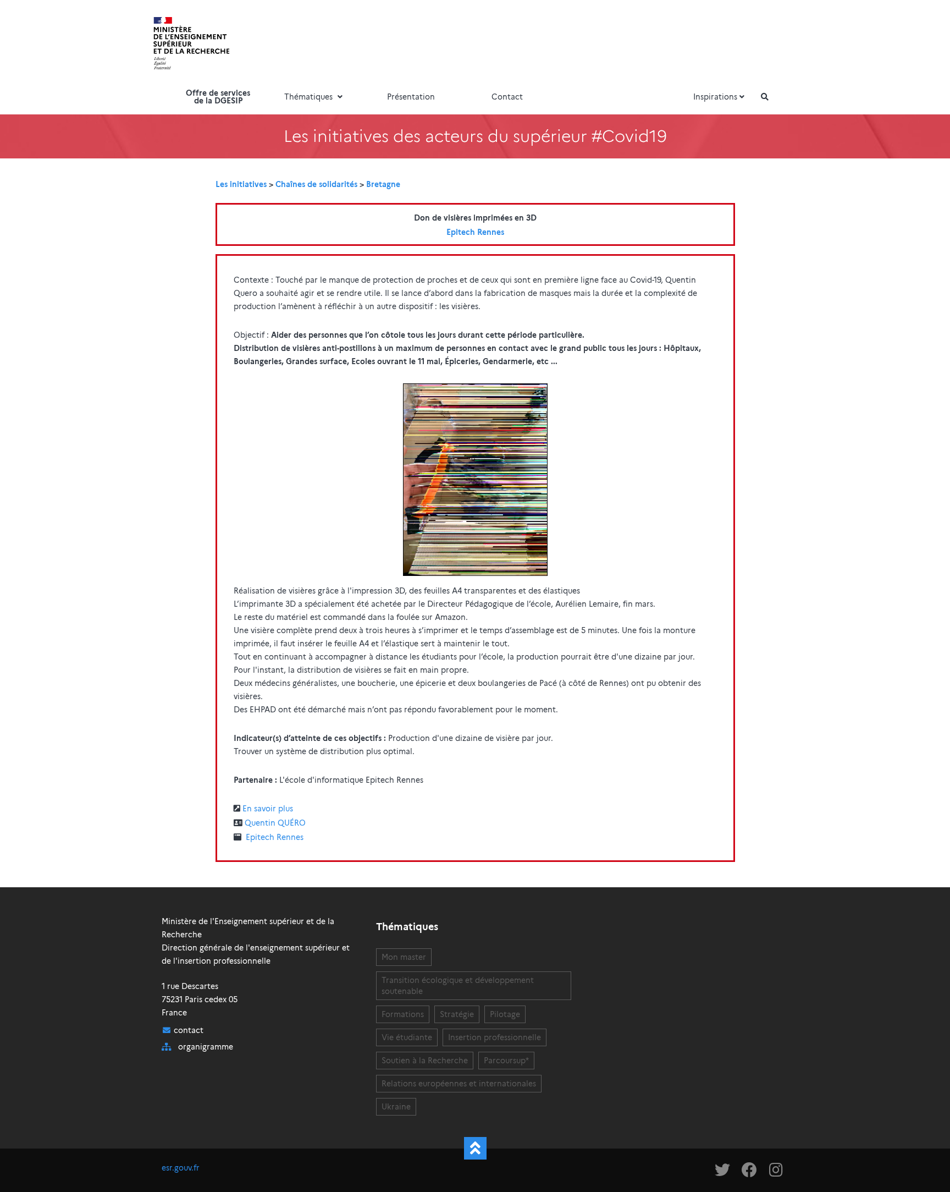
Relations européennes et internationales (459, 1084)
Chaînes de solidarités (316, 184)
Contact (507, 97)
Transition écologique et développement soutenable (458, 985)
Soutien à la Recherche (425, 1060)
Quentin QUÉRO (275, 823)
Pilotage (505, 1014)
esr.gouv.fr (181, 1168)
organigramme (205, 1047)
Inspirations (715, 97)
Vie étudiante (407, 1037)
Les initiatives (241, 184)
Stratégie (457, 1014)
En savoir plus (267, 809)
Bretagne (383, 184)
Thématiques (309, 97)
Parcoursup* (506, 1060)
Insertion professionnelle (494, 1037)
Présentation (411, 97)
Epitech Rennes (475, 232)
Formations (403, 1014)
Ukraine (396, 1107)
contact (188, 1030)
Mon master (404, 957)
